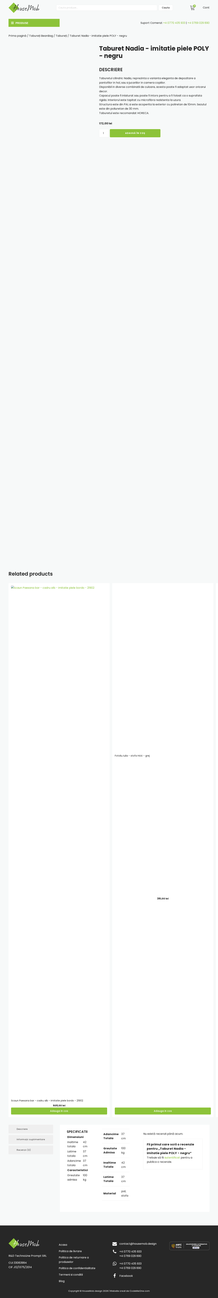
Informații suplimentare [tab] (31, 1139)
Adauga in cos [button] (59, 1111)
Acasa (63, 1245)
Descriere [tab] (22, 1129)
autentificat (172, 1158)
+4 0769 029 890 (198, 23)
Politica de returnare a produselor (74, 1260)
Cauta (166, 7)
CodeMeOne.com (140, 1291)
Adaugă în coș (135, 133)
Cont (206, 8)
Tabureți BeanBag (41, 36)
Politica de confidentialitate (77, 1268)
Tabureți (61, 36)
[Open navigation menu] (33, 23)
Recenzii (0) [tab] (24, 1149)
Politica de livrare (70, 1251)
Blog (62, 1281)
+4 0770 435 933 (174, 23)
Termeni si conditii (71, 1275)
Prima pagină (17, 36)
